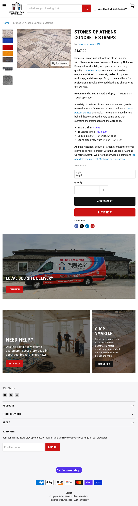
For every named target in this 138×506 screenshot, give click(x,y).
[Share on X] (82, 226)
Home (6, 23)
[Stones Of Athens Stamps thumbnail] (7, 68)
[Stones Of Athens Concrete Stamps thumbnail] (7, 33)
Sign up (52, 447)
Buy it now (105, 212)
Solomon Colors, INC (89, 44)
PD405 (96, 127)
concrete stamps (92, 70)
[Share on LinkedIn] (87, 226)
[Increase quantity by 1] (103, 189)
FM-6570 (102, 131)
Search (69, 493)
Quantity (78, 182)
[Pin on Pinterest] (93, 226)
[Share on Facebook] (76, 226)
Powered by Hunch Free (61, 500)
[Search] (86, 8)
